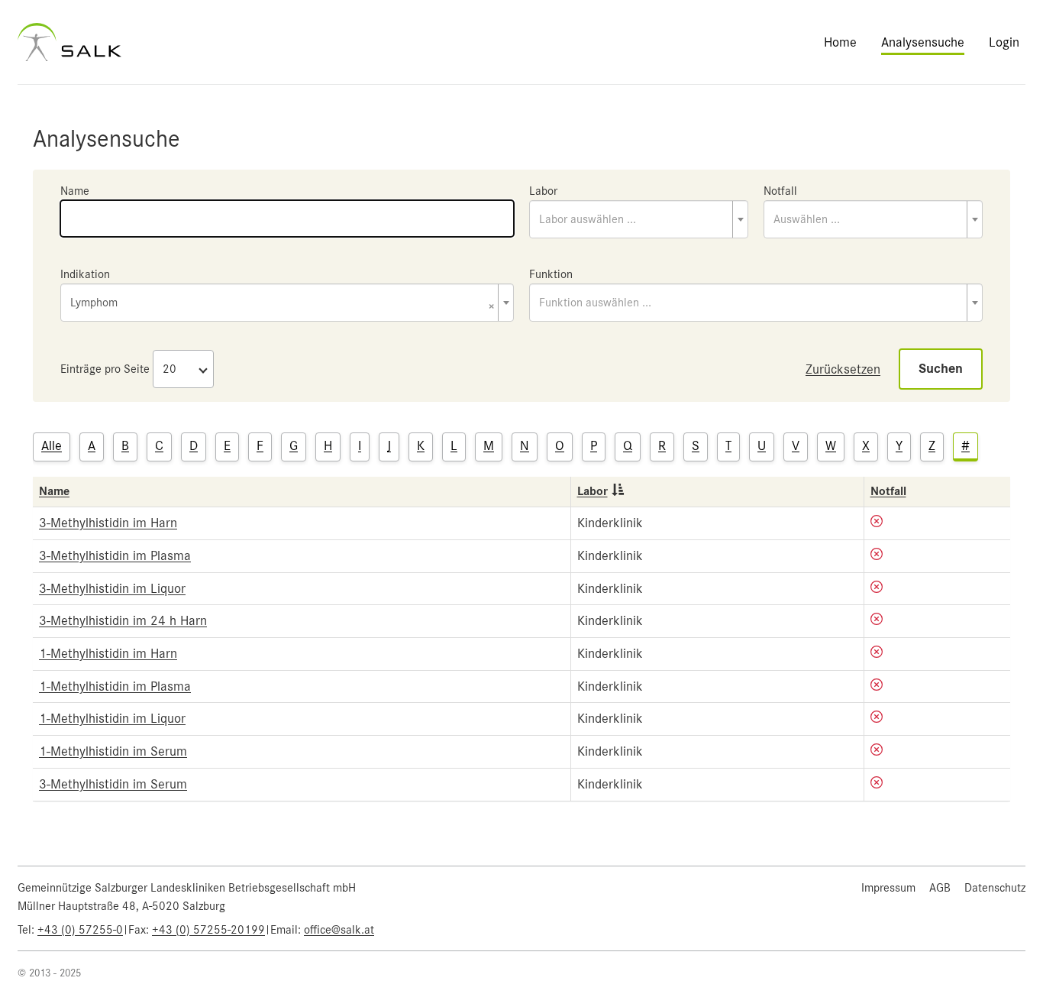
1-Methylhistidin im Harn (108, 653)
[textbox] (638, 219)
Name (74, 191)
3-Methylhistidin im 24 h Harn (123, 620)
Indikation (85, 274)
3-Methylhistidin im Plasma (115, 555)
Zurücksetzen (843, 369)
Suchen (941, 369)
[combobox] (638, 219)
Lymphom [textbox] (282, 304)
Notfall (780, 191)
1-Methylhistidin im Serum (113, 751)
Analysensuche (922, 42)
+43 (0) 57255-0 (80, 930)
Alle (51, 445)
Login (1004, 42)
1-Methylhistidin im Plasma (115, 686)
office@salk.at (339, 930)
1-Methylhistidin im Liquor (112, 718)
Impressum (888, 888)
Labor (543, 191)
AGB (940, 888)
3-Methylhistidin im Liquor (112, 588)
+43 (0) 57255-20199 (208, 930)
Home (840, 42)
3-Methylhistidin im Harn (108, 522)
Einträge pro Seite (105, 369)
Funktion (551, 274)
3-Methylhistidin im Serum (113, 784)
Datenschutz (994, 888)
